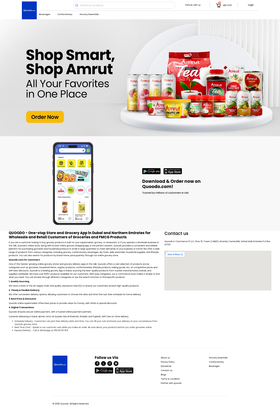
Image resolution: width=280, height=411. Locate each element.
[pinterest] (116, 363)
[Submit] (76, 5)
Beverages (44, 14)
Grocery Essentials (89, 14)
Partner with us (193, 5)
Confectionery (64, 14)
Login (251, 5)
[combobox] (124, 5)
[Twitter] (103, 363)
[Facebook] (97, 363)
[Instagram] (109, 363)
